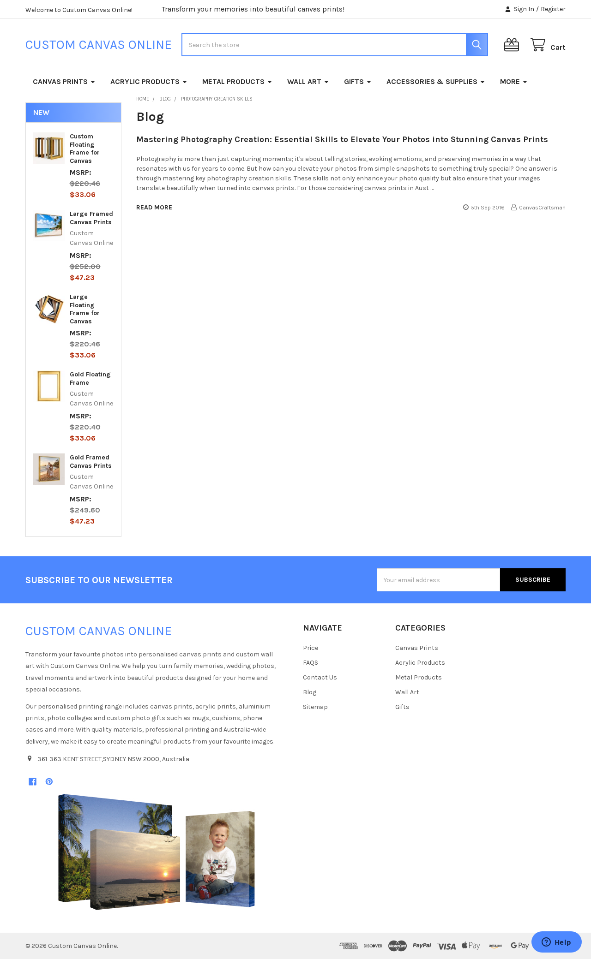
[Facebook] (32, 781)
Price (310, 648)
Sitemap (315, 707)
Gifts (354, 81)
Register (553, 9)
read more (154, 207)
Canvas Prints (60, 81)
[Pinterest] (49, 781)
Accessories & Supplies (431, 81)
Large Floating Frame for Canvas (85, 309)
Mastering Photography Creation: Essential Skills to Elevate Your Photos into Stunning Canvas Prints (342, 139)
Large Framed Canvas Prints (91, 218)
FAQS (310, 663)
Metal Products (233, 81)
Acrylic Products (145, 81)
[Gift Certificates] (513, 45)
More (510, 81)
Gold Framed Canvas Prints (91, 461)
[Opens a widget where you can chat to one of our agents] (556, 942)
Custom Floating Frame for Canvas (85, 148)
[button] (156, 852)
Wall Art (304, 81)
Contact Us (320, 677)
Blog (309, 692)
